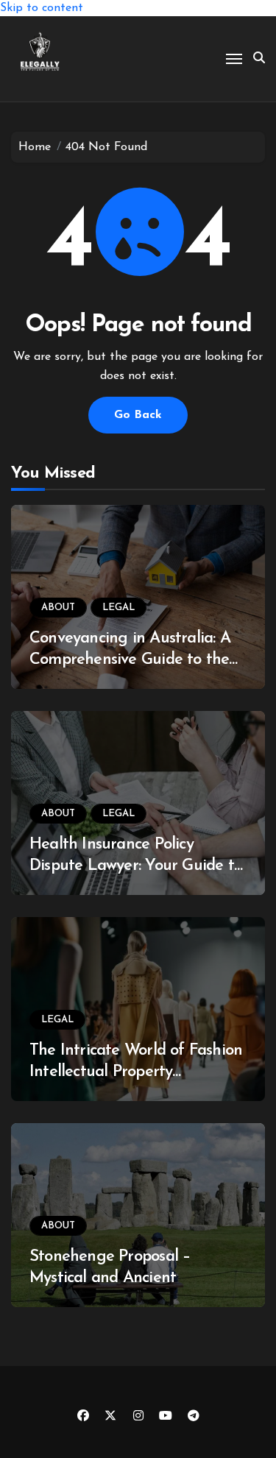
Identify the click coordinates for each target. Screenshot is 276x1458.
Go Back (138, 415)
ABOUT (58, 607)
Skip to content (41, 8)
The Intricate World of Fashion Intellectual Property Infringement (135, 1071)
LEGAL (118, 607)
